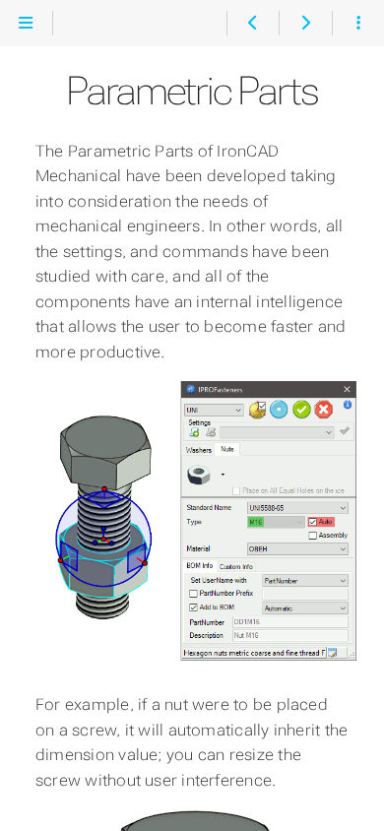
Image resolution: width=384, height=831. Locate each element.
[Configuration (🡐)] (252, 23)
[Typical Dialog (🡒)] (305, 23)
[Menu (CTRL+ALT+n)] (26, 23)
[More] (358, 23)
